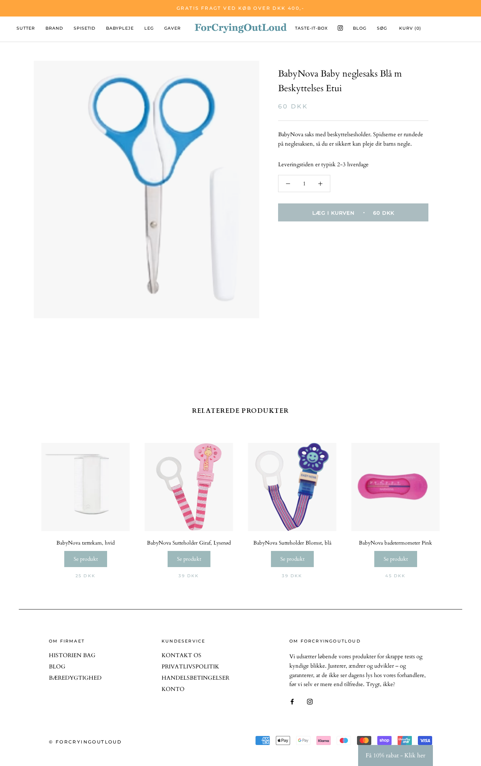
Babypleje (120, 28)
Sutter (26, 28)
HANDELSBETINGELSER (195, 677)
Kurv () (410, 28)
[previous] (42, 502)
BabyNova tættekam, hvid (85, 542)
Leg (149, 28)
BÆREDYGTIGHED (75, 677)
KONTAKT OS (181, 655)
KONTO (173, 689)
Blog (359, 28)
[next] (438, 502)
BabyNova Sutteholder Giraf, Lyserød (189, 542)
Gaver (172, 28)
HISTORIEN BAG (72, 655)
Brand (54, 28)
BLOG (57, 666)
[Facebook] (292, 701)
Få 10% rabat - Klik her (395, 755)
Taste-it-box (311, 28)
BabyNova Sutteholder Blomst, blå (292, 542)
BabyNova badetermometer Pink (395, 542)
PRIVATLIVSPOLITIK (190, 666)
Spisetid (84, 28)
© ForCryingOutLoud (85, 742)
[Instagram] (310, 701)
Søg (382, 28)
